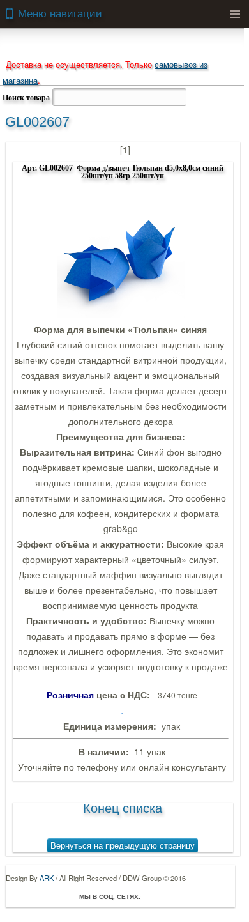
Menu (235, 14)
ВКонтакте (189, 896)
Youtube (207, 896)
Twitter (171, 896)
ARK (47, 878)
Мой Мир (224, 896)
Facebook (153, 896)
